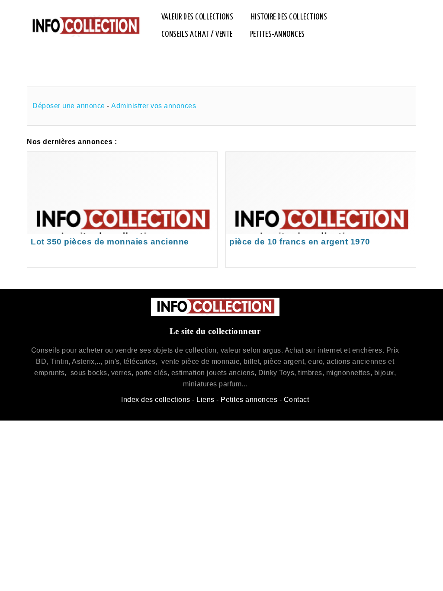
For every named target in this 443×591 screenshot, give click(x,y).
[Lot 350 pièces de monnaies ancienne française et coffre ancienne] (122, 209)
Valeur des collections (197, 17)
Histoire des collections (289, 17)
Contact (296, 399)
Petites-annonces (277, 34)
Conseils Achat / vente (197, 34)
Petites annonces (249, 399)
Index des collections (155, 399)
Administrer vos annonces (153, 105)
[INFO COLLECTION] (85, 26)
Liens (205, 399)
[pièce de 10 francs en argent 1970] (321, 209)
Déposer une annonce (68, 105)
